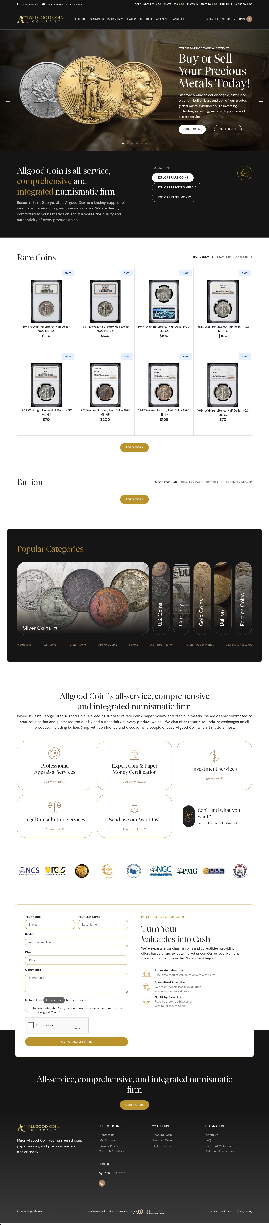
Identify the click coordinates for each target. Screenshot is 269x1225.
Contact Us (54, 829)
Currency (180, 614)
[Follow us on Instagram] (102, 1183)
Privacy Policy (108, 1146)
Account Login (162, 1135)
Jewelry (131, 19)
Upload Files (33, 1000)
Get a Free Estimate (76, 1042)
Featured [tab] (224, 257)
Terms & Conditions (112, 1151)
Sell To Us (228, 129)
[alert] (76, 1010)
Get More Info (53, 782)
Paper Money (115, 19)
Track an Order (163, 1140)
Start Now (213, 779)
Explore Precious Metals (177, 187)
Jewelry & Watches (239, 644)
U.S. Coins (160, 613)
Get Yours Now (133, 782)
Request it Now (133, 829)
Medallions (24, 644)
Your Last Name (89, 916)
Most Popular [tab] (166, 482)
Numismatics (96, 19)
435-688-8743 (29, 4)
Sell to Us (146, 19)
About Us (212, 1135)
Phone (29, 952)
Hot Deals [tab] (214, 482)
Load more (134, 447)
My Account (107, 1140)
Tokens (133, 644)
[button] (123, 143)
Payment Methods (218, 1146)
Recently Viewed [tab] (239, 482)
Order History (162, 1146)
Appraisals (162, 19)
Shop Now (192, 129)
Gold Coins (201, 612)
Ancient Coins (107, 644)
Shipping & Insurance (220, 1151)
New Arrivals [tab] (202, 257)
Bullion (80, 19)
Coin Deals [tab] (243, 257)
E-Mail (29, 934)
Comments (33, 970)
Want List (178, 19)
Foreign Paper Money (199, 644)
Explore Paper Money (174, 197)
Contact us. (234, 823)
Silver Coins (38, 628)
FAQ (208, 1140)
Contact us (106, 1135)
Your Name (33, 916)
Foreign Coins (242, 609)
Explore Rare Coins (172, 177)
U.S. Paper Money (162, 644)
